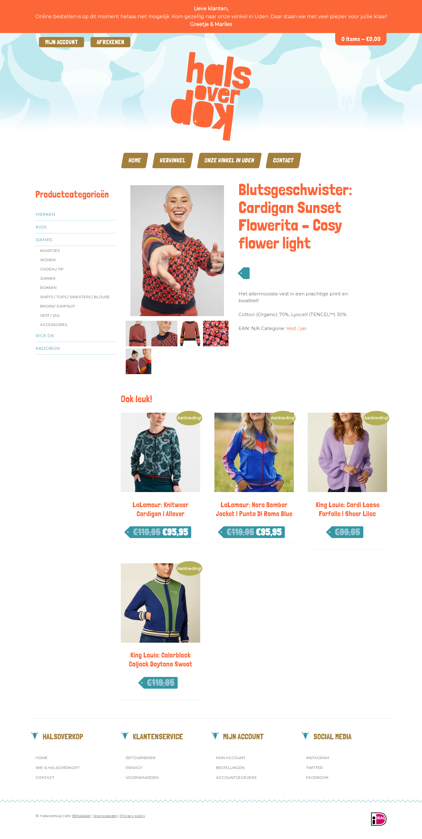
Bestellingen (230, 767)
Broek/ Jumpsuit (57, 306)
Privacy (134, 767)
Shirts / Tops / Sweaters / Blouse (75, 296)
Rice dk (45, 335)
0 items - (361, 39)
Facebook (317, 777)
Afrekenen (110, 42)
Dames (44, 239)
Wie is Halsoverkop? (58, 767)
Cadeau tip (52, 269)
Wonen (48, 259)
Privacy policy (132, 815)
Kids (41, 226)
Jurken (47, 278)
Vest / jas (49, 315)
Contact (283, 160)
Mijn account (61, 42)
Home (134, 160)
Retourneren (140, 757)
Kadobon (48, 348)
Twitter (314, 767)
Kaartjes (50, 250)
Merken (45, 214)
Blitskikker (81, 815)
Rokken (48, 287)
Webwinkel (172, 160)
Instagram (317, 757)
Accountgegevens (236, 777)
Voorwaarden (142, 777)
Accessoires (53, 324)
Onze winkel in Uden (229, 160)
